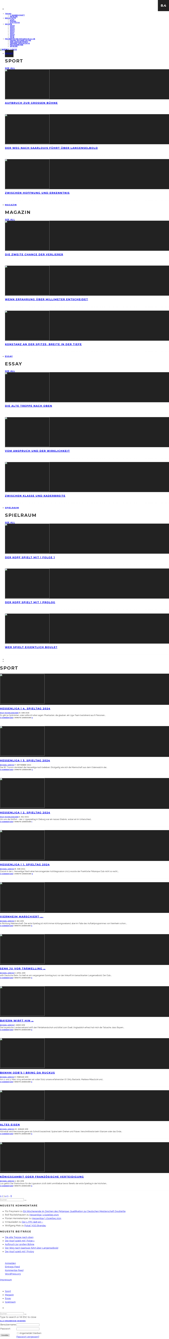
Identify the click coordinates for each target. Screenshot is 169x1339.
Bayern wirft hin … (17, 1020)
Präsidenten (16, 45)
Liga (12, 20)
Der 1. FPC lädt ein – (32, 1222)
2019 (12, 36)
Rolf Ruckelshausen (9, 713)
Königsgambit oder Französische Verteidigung (42, 1176)
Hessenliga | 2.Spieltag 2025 (44, 1214)
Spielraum (12, 508)
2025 (12, 27)
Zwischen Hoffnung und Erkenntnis (37, 192)
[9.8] (27, 143)
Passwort (5, 1328)
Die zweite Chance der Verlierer (34, 254)
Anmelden (10, 1263)
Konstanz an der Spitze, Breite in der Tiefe (43, 344)
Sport (9, 53)
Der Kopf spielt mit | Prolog (30, 602)
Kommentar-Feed (14, 1270)
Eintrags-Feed (12, 1266)
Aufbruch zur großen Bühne (31, 102)
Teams (8, 14)
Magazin (11, 205)
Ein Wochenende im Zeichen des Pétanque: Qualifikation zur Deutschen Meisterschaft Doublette (74, 1211)
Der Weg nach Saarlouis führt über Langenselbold (51, 147)
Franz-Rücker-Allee (20, 40)
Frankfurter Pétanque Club (20, 39)
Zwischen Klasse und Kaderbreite (35, 495)
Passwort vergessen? (27, 1336)
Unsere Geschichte (20, 43)
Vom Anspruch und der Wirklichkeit (37, 450)
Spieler (14, 46)
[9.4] (27, 401)
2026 (12, 25)
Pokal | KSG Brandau (35, 1225)
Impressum (6, 1279)
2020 (12, 34)
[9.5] (27, 98)
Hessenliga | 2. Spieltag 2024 (25, 812)
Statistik (15, 23)
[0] (27, 446)
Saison (8, 24)
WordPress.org (13, 1274)
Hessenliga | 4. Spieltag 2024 (25, 708)
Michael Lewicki (7, 765)
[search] (25, 1200)
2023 (12, 30)
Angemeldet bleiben (30, 1333)
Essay (9, 356)
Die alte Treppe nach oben (28, 405)
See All (10, 68)
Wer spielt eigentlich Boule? (31, 647)
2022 (12, 31)
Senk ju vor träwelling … (23, 968)
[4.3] (27, 188)
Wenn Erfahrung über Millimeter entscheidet (46, 299)
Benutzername (8, 1324)
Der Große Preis (19, 42)
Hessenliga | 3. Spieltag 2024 (25, 760)
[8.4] (27, 597)
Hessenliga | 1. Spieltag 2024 (25, 864)
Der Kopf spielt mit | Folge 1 (30, 557)
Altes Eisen (10, 1124)
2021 (12, 33)
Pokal (13, 21)
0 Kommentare (6, 718)
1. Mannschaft (17, 15)
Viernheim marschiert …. (21, 916)
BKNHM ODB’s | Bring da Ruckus (27, 1072)
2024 (12, 28)
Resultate (10, 18)
